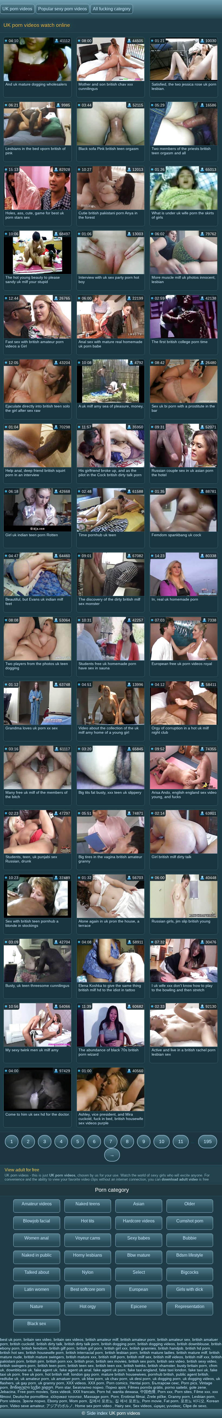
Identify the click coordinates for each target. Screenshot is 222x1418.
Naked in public (37, 1255)
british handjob (170, 1348)
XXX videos (76, 1383)
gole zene (197, 1387)
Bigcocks (189, 1272)
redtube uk (9, 1378)
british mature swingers (44, 1357)
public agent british (192, 1374)
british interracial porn (84, 1352)
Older (189, 1203)
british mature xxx (81, 1357)
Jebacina (7, 1391)
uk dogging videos (198, 1378)
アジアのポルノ (59, 1406)
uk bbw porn (92, 1378)
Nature (36, 1306)
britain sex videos (68, 1339)
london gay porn (85, 1374)
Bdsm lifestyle (189, 1255)
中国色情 (147, 1391)
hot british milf (57, 1374)
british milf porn (112, 1357)
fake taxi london (172, 1370)
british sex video (171, 1361)
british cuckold (22, 1344)
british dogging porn (118, 1344)
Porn (115, 1396)
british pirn (35, 1361)
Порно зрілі (116, 1387)
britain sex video (37, 1339)
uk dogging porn (167, 1378)
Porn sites (183, 1391)
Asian (138, 1203)
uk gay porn (26, 1383)
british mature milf (192, 1352)
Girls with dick (189, 1289)
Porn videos (10, 1401)
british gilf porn (61, 1348)
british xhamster (161, 1365)
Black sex (36, 1323)
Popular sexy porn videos (62, 9)
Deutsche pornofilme (30, 1396)
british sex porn (142, 1361)
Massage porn (96, 1396)
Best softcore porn (87, 1289)
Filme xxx (202, 1391)
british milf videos (168, 1357)
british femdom (34, 1348)
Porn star (63, 1387)
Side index (97, 1413)
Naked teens (88, 1203)
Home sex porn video (94, 1406)
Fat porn (171, 1401)
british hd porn (197, 1348)
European (138, 1289)
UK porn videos (17, 9)
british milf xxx (197, 1357)
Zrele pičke (156, 1396)
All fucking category (111, 9)
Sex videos (142, 1406)
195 (208, 1141)
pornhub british (161, 1374)
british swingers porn (17, 1365)
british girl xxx (116, 1348)
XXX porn (96, 1383)
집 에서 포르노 (127, 1401)
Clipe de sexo (194, 1406)
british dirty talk (49, 1344)
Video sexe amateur (27, 1406)
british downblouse (193, 1344)
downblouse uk (19, 1370)
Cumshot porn (189, 1221)
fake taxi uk (198, 1370)
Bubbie (190, 1238)
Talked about (36, 1272)
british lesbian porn (121, 1352)
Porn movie (152, 1401)
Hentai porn (140, 1383)
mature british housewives (123, 1374)
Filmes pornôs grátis (145, 1387)
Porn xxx (165, 1391)
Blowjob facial (36, 1221)
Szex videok (60, 1391)
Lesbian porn (203, 1396)
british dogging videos (156, 1344)
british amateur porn (137, 1339)
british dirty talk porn (81, 1344)
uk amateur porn (35, 1378)
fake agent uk (45, 1370)
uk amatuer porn (65, 1378)
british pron (84, 1361)
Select (139, 1272)
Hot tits (87, 1221)
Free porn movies (33, 1391)
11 (180, 1141)
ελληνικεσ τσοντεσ (66, 1396)
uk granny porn (51, 1383)
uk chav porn (116, 1378)
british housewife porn (45, 1352)
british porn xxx (59, 1361)
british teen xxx (109, 1365)
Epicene (139, 1306)
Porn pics (189, 1383)
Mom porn (78, 1401)
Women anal (36, 1238)
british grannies (143, 1348)
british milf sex (139, 1357)
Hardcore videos (139, 1221)
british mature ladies (157, 1352)
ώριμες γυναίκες (167, 1406)
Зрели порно (33, 1401)
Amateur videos (37, 1203)
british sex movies (111, 1361)
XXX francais (84, 1391)
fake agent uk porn (109, 1370)
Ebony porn (57, 1401)
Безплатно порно (88, 1387)
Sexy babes (138, 1238)
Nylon (87, 1272)
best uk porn (10, 1339)
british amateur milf (102, 1339)
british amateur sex (173, 1339)
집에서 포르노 (101, 1401)
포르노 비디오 (192, 1401)
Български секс (165, 1383)
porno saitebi (176, 1387)
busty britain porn (192, 1365)
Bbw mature (138, 1255)
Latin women (36, 1289)
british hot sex (12, 1352)
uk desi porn (140, 1378)
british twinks (135, 1365)
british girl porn (89, 1348)
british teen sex (81, 1365)
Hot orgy (88, 1306)
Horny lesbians (87, 1255)
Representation (189, 1306)
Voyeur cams (87, 1238)
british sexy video (201, 1361)
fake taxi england (142, 1370)
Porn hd (103, 1391)
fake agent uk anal (75, 1370)
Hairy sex (123, 1406)
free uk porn (32, 1374)
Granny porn (179, 1396)
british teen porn (52, 1365)
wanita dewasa (125, 1391)
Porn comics (117, 1383)
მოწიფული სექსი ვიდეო (31, 1387)
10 (161, 1141)
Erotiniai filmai (133, 1396)
